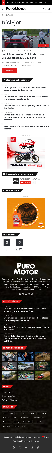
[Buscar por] (49, 9)
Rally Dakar (7, 426)
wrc (23, 426)
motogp (17, 422)
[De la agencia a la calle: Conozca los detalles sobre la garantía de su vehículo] (9, 356)
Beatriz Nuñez (8, 51)
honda (15, 417)
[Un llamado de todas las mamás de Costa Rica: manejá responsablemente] (26, 356)
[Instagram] (29, 294)
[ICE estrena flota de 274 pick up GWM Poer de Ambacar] (26, 366)
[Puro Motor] (16, 8)
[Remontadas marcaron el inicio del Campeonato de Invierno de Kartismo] (26, 375)
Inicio (5, 15)
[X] (22, 294)
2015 (4, 413)
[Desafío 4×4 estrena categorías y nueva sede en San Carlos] (42, 356)
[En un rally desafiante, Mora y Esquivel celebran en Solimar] (42, 366)
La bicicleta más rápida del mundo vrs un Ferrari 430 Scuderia (24, 56)
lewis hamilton (25, 417)
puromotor (38, 422)
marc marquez (39, 417)
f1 (38, 413)
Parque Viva (27, 422)
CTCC (25, 413)
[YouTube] (26, 294)
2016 (11, 413)
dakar (32, 413)
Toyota (16, 426)
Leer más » (9, 71)
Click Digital (35, 441)
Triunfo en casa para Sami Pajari (18, 3)
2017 (18, 413)
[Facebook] (19, 294)
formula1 (6, 417)
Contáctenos (6, 392)
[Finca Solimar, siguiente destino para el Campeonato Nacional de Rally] (42, 375)
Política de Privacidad (9, 400)
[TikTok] (32, 294)
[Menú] (3, 9)
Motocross (7, 422)
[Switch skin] (44, 9)
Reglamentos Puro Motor (11, 396)
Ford (44, 413)
